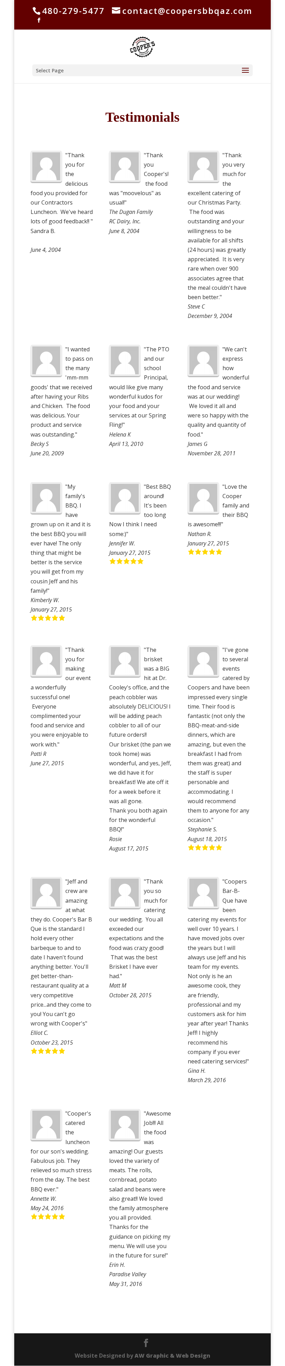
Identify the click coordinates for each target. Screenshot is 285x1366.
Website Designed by (142, 1355)
